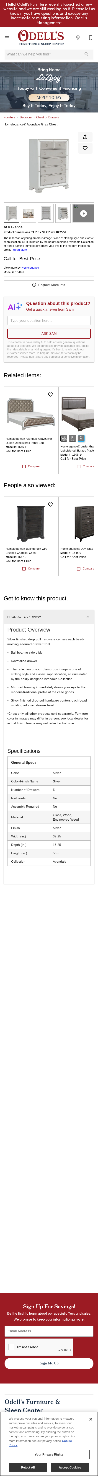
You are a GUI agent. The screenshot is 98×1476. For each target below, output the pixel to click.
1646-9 (19, 272)
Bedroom (26, 117)
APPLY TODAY (49, 98)
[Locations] (77, 37)
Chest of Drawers (47, 117)
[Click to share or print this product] (85, 137)
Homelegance (30, 267)
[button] (7, 37)
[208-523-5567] (90, 37)
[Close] (91, 1419)
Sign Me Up (49, 1364)
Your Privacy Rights (49, 1454)
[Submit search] (87, 54)
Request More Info (51, 285)
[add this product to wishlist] (85, 148)
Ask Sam (49, 333)
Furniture (9, 117)
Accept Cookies (70, 1467)
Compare (34, 466)
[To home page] (40, 38)
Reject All (28, 1467)
